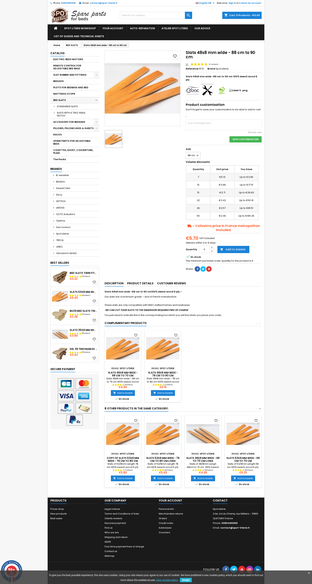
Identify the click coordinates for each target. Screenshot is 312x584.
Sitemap (109, 556)
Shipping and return (116, 537)
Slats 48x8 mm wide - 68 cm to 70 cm (123, 374)
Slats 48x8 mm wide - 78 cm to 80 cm (163, 374)
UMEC (59, 246)
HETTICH (61, 201)
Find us (108, 527)
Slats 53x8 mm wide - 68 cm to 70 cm (243, 459)
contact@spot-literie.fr (104, 3)
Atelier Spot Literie (175, 28)
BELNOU (60, 181)
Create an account (250, 3)
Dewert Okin (63, 188)
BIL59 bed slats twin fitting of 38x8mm (84, 310)
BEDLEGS (58, 81)
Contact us (111, 551)
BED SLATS (59, 100)
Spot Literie (62, 233)
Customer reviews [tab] (171, 283)
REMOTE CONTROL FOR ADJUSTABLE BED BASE (67, 67)
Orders (163, 518)
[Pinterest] (209, 269)
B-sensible (62, 175)
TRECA (60, 240)
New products (58, 513)
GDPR (108, 542)
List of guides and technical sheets (79, 36)
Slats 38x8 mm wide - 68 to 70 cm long (203, 459)
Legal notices (112, 509)
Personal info (166, 509)
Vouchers (164, 532)
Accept (186, 580)
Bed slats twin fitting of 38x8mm (84, 273)
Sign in (232, 3)
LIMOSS (60, 207)
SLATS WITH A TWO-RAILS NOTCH (71, 114)
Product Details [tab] (140, 283)
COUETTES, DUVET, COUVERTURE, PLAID (73, 151)
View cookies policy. (167, 580)
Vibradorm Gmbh (66, 253)
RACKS (57, 134)
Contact (220, 500)
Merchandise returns (171, 513)
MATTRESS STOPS (64, 93)
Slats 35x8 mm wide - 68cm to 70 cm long (84, 330)
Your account (113, 28)
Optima (60, 220)
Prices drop (57, 509)
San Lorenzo (63, 227)
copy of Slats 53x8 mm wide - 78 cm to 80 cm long (123, 461)
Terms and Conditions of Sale (122, 513)
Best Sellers (59, 263)
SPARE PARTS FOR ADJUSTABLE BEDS (71, 142)
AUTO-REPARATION (142, 28)
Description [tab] (114, 283)
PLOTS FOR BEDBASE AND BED (70, 87)
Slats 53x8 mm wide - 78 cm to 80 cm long (84, 291)
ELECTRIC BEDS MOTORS (68, 59)
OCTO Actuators (65, 214)
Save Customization (246, 139)
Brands (56, 169)
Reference (192, 68)
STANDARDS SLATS (67, 106)
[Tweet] (203, 269)
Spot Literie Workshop (80, 28)
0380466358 (68, 3)
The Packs (59, 159)
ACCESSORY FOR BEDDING (69, 122)
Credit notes (166, 523)
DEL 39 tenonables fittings (84, 349)
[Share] (197, 269)
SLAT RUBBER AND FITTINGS (69, 75)
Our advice (202, 28)
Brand (211, 68)
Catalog (57, 53)
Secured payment (115, 523)
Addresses (165, 527)
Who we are (112, 532)
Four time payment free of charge (124, 546)
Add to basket (233, 249)
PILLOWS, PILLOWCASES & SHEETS (73, 128)
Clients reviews (113, 518)
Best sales (56, 518)
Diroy (59, 194)
